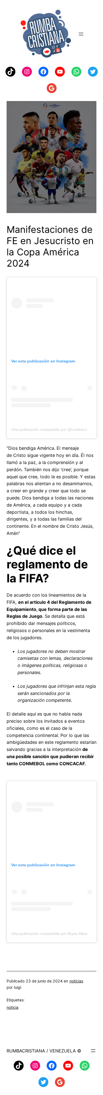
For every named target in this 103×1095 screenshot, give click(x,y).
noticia (12, 1007)
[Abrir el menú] (81, 34)
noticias (76, 981)
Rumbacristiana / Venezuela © (44, 1051)
